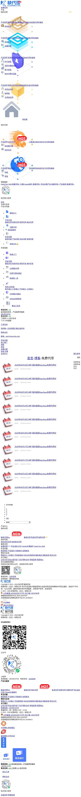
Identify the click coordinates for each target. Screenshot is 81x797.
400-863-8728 (5, 314)
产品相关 (11, 551)
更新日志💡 (14, 244)
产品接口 (22, 289)
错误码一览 (14, 278)
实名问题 (22, 239)
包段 (6, 172)
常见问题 (8, 237)
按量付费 (8, 46)
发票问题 (30, 239)
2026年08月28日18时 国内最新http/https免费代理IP (35, 419)
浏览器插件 (12, 230)
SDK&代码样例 (15, 299)
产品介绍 (8, 220)
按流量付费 (9, 146)
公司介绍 (4, 560)
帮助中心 (13, 213)
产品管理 (4, 22)
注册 (6, 351)
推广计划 (18, 560)
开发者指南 (19, 555)
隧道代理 (8, 222)
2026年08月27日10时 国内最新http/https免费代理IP (35, 460)
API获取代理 (14, 268)
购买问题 (8, 239)
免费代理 (69, 690)
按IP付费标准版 (10, 66)
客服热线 (11, 795)
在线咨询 (4, 795)
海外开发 (30, 263)
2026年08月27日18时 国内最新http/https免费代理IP (35, 447)
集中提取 (8, 70)
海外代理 (30, 222)
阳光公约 (53, 555)
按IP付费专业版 (10, 74)
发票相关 (25, 551)
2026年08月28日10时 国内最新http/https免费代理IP (35, 433)
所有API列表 (10, 287)
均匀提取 (8, 62)
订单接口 (15, 289)
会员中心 (4, 354)
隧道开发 (8, 263)
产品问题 (15, 239)
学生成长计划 (16, 546)
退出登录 (76, 354)
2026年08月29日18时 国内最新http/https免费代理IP (35, 392)
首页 (30, 358)
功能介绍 (13, 227)
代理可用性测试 (16, 273)
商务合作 (25, 560)
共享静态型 (9, 97)
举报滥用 (33, 560)
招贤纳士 (40, 560)
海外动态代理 (6, 542)
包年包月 (8, 26)
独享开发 (22, 263)
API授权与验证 (15, 294)
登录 (2, 347)
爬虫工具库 (16, 306)
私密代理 (15, 222)
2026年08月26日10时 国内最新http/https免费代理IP (35, 487)
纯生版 (24, 119)
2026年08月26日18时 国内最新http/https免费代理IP (35, 474)
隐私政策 (46, 555)
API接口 (11, 555)
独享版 (7, 93)
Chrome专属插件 (28, 546)
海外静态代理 (16, 542)
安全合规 (11, 560)
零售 (6, 176)
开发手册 (8, 261)
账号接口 (8, 289)
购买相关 (4, 551)
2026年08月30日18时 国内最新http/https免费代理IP (35, 365)
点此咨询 (12, 576)
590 (7, 518)
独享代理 (22, 222)
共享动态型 (9, 89)
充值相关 (18, 551)
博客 (37, 358)
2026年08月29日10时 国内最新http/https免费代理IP (35, 406)
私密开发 (15, 263)
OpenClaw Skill (39, 546)
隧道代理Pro (5, 537)
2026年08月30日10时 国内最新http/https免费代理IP (35, 379)
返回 (78, 357)
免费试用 (4, 546)
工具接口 (30, 289)
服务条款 (38, 555)
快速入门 (13, 254)
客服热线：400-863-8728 (10, 708)
